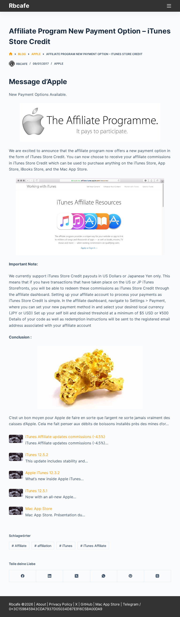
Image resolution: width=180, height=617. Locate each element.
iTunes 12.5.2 (36, 454)
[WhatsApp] (103, 576)
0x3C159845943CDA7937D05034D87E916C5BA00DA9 (55, 609)
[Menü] (169, 6)
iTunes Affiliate (93, 546)
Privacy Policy (60, 604)
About (41, 604)
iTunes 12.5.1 (36, 490)
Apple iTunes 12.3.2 (42, 472)
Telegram (131, 604)
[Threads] (157, 576)
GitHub (86, 604)
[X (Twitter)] (76, 576)
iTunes (65, 546)
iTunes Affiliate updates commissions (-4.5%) (65, 436)
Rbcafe (19, 5)
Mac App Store (38, 508)
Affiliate (19, 546)
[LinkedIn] (49, 576)
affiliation (42, 546)
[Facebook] (22, 576)
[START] (10, 54)
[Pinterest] (130, 576)
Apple (58, 63)
